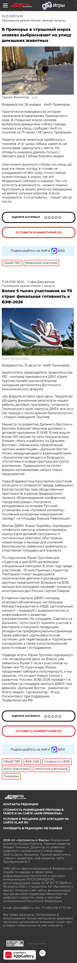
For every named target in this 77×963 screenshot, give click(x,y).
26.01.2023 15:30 (12, 16)
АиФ (34, 97)
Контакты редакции (20, 804)
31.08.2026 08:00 (13, 282)
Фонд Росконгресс (15, 358)
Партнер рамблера (37, 943)
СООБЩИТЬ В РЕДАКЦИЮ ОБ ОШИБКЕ (32, 828)
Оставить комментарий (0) (39, 232)
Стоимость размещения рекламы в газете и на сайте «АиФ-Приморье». (33, 811)
